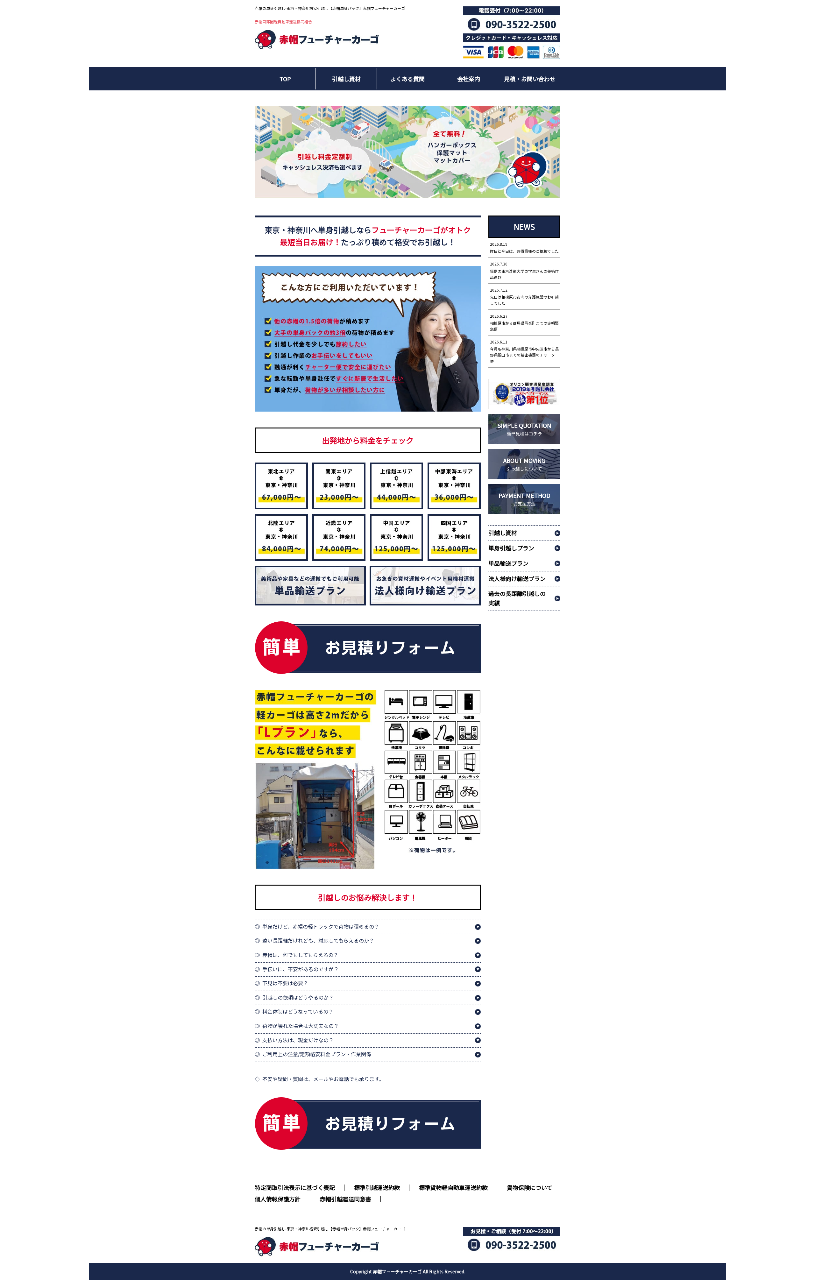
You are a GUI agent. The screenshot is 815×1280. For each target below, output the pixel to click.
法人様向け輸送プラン (517, 578)
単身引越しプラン (511, 548)
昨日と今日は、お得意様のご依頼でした (524, 247)
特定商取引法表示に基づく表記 (295, 1187)
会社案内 (468, 78)
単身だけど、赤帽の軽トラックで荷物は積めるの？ (320, 926)
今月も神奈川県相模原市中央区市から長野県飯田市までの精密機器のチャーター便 (524, 351)
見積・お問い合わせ (530, 78)
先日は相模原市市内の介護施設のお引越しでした (524, 296)
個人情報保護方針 (278, 1199)
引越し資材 (346, 78)
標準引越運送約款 (377, 1187)
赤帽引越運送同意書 (345, 1199)
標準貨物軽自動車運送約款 (453, 1187)
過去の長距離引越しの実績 (517, 598)
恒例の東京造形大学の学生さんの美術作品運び (524, 270)
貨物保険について (529, 1187)
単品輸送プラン (508, 563)
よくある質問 (407, 78)
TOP (285, 78)
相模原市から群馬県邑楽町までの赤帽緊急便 (524, 322)
